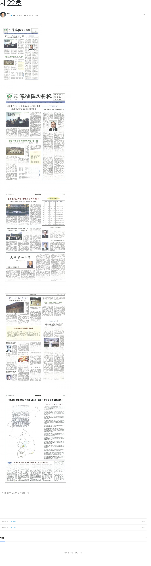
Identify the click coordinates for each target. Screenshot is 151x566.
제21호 (13, 527)
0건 (10, 15)
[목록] (144, 14)
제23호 (13, 521)
